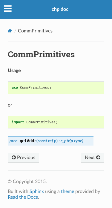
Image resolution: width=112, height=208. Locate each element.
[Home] (10, 30)
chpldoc (60, 9)
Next (90, 157)
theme (67, 191)
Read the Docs (23, 197)
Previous (25, 157)
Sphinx (37, 191)
